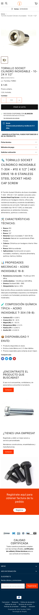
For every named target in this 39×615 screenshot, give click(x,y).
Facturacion (6, 602)
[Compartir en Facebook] (2, 358)
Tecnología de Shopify (19, 611)
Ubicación (32, 606)
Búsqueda (15, 602)
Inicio (3, 14)
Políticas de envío (10, 604)
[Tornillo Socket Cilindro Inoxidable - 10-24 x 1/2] (4, 60)
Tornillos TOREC (10, 81)
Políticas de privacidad (11, 606)
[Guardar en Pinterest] (14, 358)
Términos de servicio (25, 604)
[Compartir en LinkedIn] (10, 358)
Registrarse (31, 586)
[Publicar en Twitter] (6, 358)
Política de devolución (28, 602)
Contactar (8, 390)
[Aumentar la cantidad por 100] (19, 100)
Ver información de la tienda (11, 118)
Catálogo (23, 606)
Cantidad (4, 96)
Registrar (19, 510)
